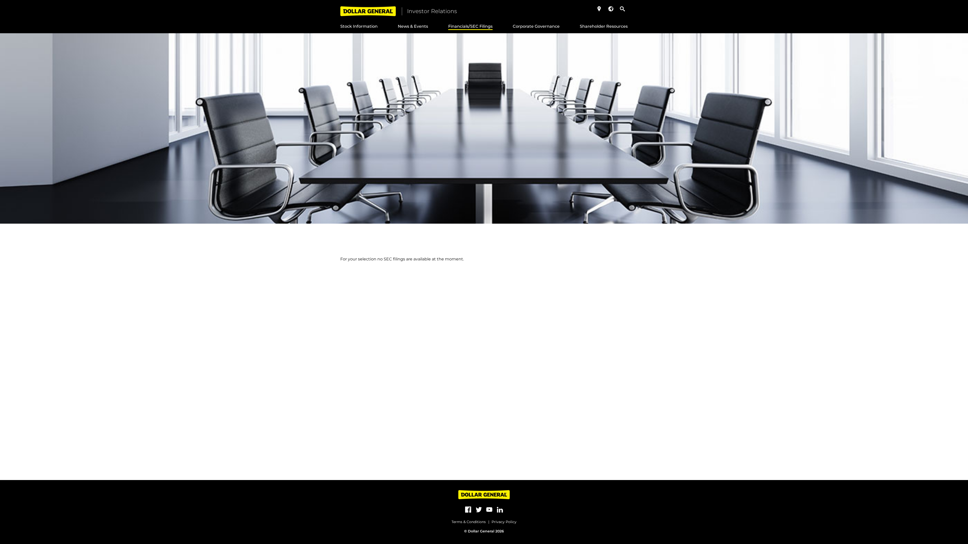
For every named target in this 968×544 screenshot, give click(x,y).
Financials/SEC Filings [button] (470, 26)
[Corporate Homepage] (368, 11)
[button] (599, 8)
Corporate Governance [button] (536, 26)
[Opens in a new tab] (468, 510)
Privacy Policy (504, 522)
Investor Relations (432, 11)
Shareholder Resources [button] (604, 26)
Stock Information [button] (359, 26)
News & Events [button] (413, 26)
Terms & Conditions (468, 522)
